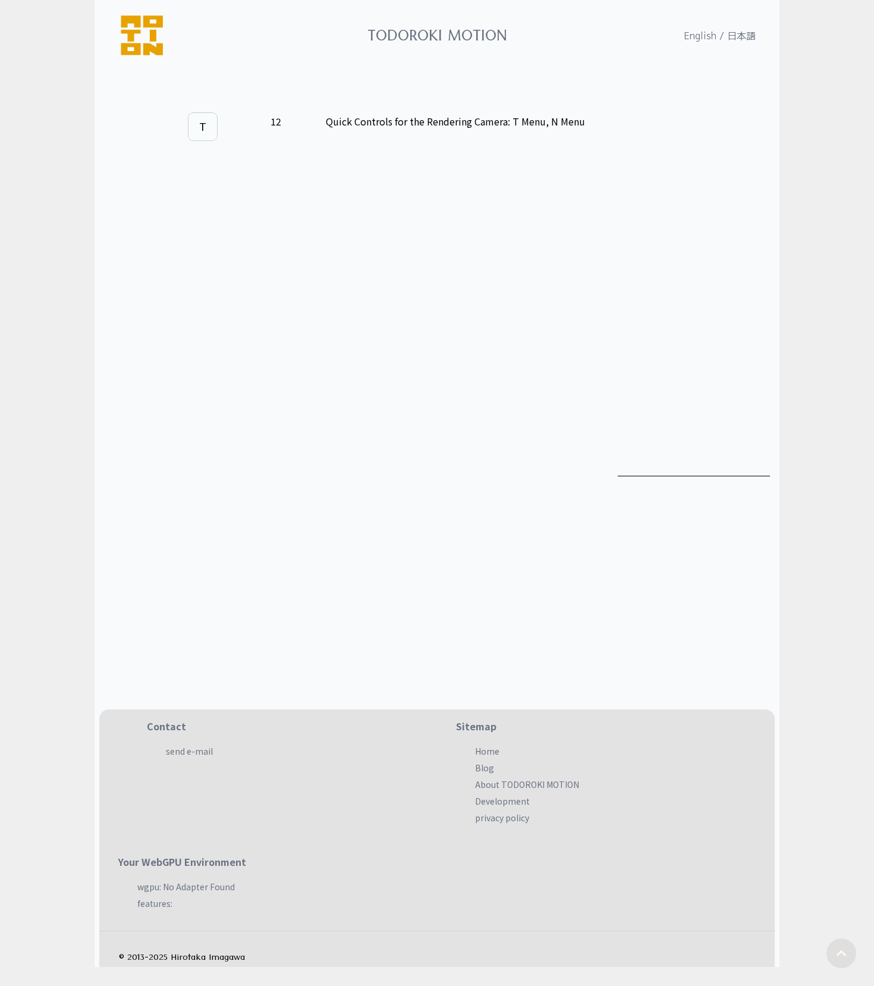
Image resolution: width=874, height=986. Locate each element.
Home (487, 751)
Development (502, 801)
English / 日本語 (720, 35)
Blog (484, 768)
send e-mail (189, 751)
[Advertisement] (694, 297)
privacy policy (502, 818)
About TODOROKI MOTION (527, 784)
